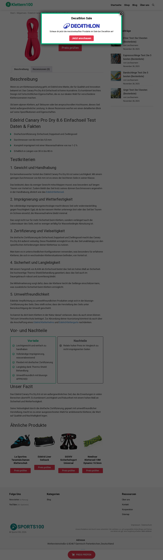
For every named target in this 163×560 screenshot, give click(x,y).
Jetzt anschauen (81, 38)
